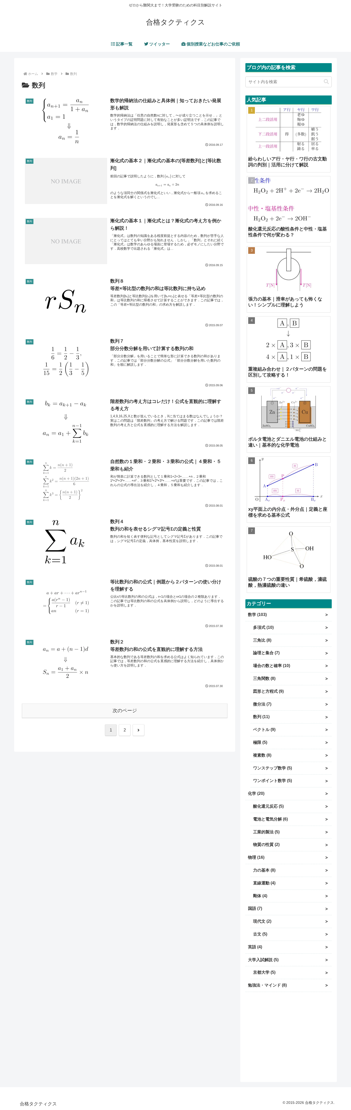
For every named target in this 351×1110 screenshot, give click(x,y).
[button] (326, 82)
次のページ (125, 710)
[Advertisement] (288, 1036)
